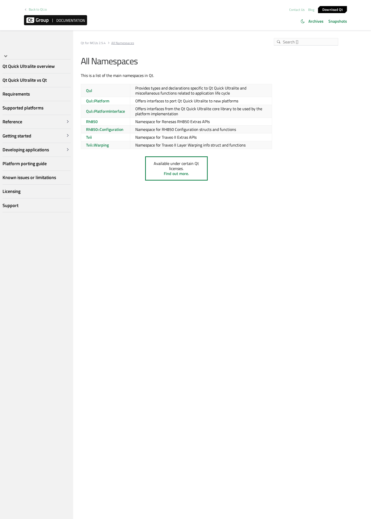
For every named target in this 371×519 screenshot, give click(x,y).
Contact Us (297, 9)
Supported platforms (23, 107)
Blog (311, 9)
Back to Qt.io (38, 9)
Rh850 (92, 122)
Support (10, 205)
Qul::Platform (97, 101)
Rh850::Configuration (104, 129)
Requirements (16, 94)
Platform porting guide (25, 163)
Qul (89, 91)
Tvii (89, 137)
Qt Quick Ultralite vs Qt (25, 80)
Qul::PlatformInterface (105, 111)
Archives (316, 21)
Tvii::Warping (97, 145)
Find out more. (176, 173)
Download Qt (332, 9)
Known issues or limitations (29, 177)
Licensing (11, 191)
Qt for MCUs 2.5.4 (93, 43)
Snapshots (337, 21)
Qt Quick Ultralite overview (29, 66)
